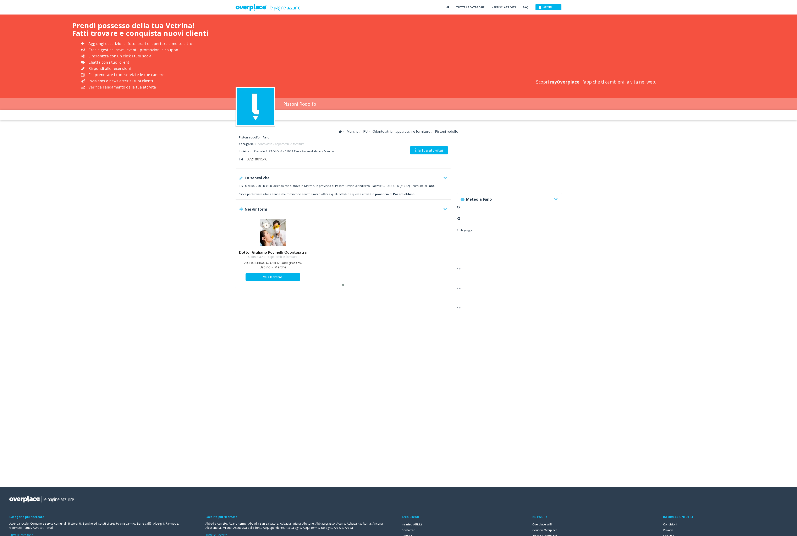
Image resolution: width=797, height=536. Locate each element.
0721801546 (257, 158)
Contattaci (409, 530)
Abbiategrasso (325, 523)
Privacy (668, 530)
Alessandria (213, 528)
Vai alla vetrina (272, 277)
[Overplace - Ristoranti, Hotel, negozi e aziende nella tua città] (268, 7)
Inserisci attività (504, 7)
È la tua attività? (429, 150)
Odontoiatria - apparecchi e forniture (279, 144)
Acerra (340, 523)
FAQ (525, 7)
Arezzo (338, 528)
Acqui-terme (311, 528)
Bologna (326, 528)
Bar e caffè (144, 523)
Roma (367, 523)
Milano (227, 528)
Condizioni (670, 524)
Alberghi (158, 523)
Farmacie (172, 523)
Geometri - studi (20, 528)
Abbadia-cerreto (216, 523)
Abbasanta (354, 523)
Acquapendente (273, 528)
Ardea (349, 528)
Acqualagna (293, 528)
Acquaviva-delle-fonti (247, 528)
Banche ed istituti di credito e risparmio (109, 523)
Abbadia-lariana (290, 523)
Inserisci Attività (412, 524)
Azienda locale (19, 523)
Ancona (378, 523)
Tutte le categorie (470, 7)
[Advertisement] (591, 48)
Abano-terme (238, 523)
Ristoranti (74, 523)
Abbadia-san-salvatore (263, 523)
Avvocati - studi (43, 528)
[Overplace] (340, 131)
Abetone (308, 523)
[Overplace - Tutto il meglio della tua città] (447, 7)
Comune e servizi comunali (48, 523)
